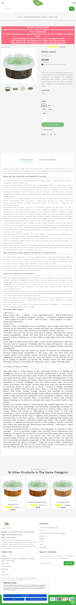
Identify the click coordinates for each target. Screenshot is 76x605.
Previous (1, 66)
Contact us (42, 536)
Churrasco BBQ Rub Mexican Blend (38, 502)
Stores (41, 541)
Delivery (3, 556)
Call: (3, 537)
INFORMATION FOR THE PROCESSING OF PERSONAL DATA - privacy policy (18, 559)
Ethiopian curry (13, 504)
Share (47, 134)
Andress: (4, 532)
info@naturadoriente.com (14, 534)
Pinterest (55, 134)
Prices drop (5, 563)
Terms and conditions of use (48, 527)
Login (41, 544)
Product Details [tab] (47, 159)
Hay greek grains (63, 502)
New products (5, 566)
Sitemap (42, 539)
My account (43, 547)
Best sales (4, 569)
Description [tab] (26, 159)
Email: (3, 534)
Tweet (51, 134)
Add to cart (54, 124)
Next (37, 66)
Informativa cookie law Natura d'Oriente (52, 533)
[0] (73, 3)
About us (42, 530)
